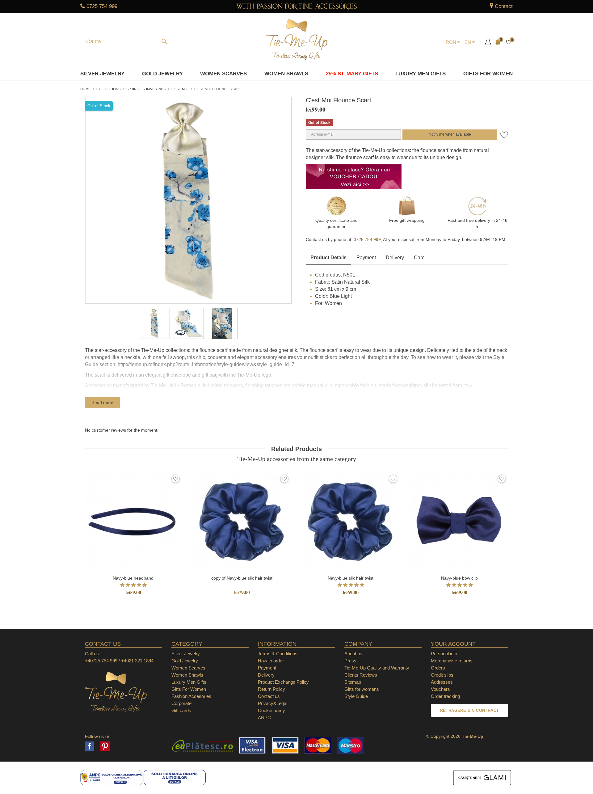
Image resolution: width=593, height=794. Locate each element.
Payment (366, 257)
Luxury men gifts (420, 74)
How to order (271, 660)
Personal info (444, 653)
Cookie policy (271, 710)
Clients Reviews (360, 675)
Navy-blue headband (133, 578)
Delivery (395, 257)
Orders (438, 667)
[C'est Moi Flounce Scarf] (154, 323)
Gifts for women (488, 74)
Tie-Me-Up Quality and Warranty (376, 667)
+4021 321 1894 (137, 660)
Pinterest (105, 746)
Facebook (89, 746)
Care (419, 257)
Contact (504, 6)
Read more (102, 402)
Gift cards (181, 710)
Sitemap (352, 682)
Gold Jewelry (162, 74)
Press (350, 660)
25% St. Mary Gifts (352, 74)
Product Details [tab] (328, 257)
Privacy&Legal (272, 703)
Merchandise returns (452, 660)
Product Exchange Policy (283, 682)
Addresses (442, 682)
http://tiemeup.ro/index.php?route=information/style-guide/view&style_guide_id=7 (206, 364)
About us (353, 653)
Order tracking (445, 696)
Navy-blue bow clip (459, 578)
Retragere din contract (469, 710)
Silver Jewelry (102, 74)
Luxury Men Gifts (188, 682)
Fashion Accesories (191, 696)
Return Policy (271, 689)
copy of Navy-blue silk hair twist (241, 578)
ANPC (264, 717)
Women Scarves (223, 74)
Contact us (269, 696)
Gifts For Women (188, 689)
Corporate (181, 703)
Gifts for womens (361, 689)
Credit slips (442, 675)
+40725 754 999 (101, 660)
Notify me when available (450, 134)
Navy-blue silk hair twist (350, 578)
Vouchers (440, 689)
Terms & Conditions (277, 653)
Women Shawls (286, 74)
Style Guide (356, 696)
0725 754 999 (101, 6)
